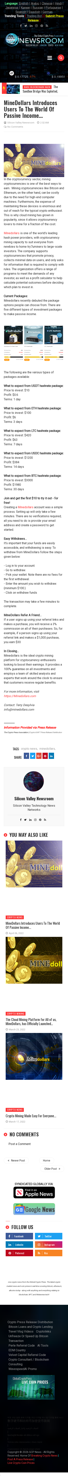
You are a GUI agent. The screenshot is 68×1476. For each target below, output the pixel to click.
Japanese (11, 7)
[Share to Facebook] (26, 756)
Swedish (34, 12)
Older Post (50, 1168)
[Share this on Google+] (39, 756)
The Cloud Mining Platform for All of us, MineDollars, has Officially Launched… (31, 1021)
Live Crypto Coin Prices (21, 1462)
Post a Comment (19, 1144)
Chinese (47, 3)
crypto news (15, 917)
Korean (25, 7)
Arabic (35, 3)
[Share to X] (32, 756)
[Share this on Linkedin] (51, 756)
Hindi (58, 3)
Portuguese (53, 7)
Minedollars (11, 233)
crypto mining (15, 1013)
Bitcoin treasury (34, 87)
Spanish (20, 12)
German (47, 12)
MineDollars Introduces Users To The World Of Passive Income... (33, 925)
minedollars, (47, 748)
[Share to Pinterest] (45, 756)
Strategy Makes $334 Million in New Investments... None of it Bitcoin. (41, 91)
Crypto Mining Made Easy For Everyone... (31, 1116)
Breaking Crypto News (44, 1455)
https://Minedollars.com (20, 696)
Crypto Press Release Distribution (30, 1322)
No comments (15, 126)
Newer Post (18, 1160)
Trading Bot (34, 16)
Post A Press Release (20, 1459)
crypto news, (29, 748)
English (24, 3)
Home (46, 1160)
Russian (37, 7)
